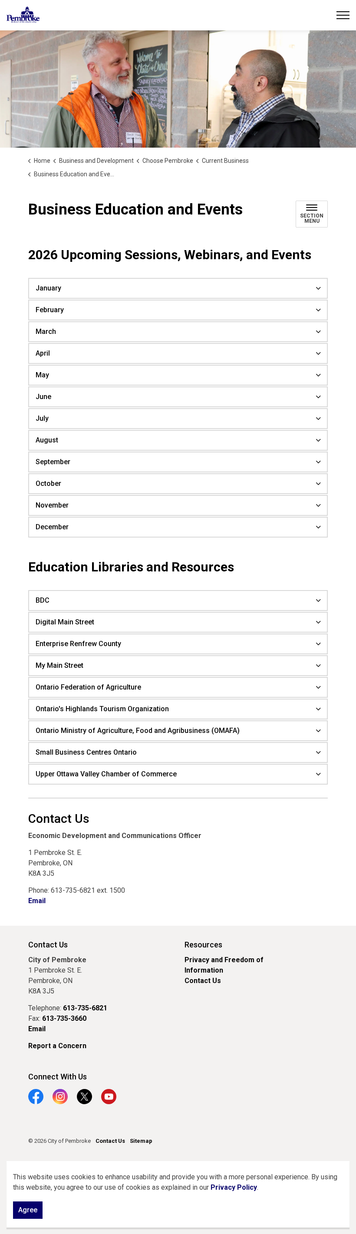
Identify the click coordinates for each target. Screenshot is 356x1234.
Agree (27, 1210)
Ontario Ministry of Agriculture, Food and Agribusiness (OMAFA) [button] (138, 730)
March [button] (46, 331)
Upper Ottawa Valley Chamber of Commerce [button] (106, 774)
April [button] (43, 353)
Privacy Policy (234, 1187)
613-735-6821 (85, 1008)
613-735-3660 (64, 1018)
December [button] (52, 527)
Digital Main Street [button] (65, 622)
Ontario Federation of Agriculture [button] (88, 687)
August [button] (47, 440)
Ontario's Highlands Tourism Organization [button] (102, 709)
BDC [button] (42, 600)
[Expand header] (343, 15)
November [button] (52, 505)
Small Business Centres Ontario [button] (86, 752)
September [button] (53, 462)
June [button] (43, 397)
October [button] (48, 483)
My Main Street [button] (59, 665)
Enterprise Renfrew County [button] (78, 644)
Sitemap (141, 1141)
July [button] (42, 418)
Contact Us (203, 981)
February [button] (50, 310)
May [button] (42, 375)
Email (37, 901)
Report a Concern (57, 1046)
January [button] (48, 288)
